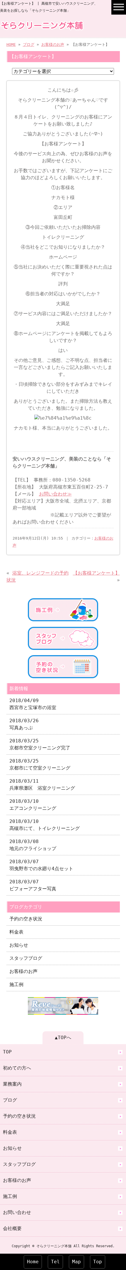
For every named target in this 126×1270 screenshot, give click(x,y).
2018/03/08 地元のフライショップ (32, 845)
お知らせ (18, 945)
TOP (7, 1052)
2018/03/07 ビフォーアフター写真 (32, 885)
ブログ (28, 44)
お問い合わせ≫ (55, 494)
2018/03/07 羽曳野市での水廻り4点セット (41, 865)
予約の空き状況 (25, 919)
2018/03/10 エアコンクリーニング (32, 804)
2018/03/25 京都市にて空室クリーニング (39, 764)
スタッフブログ (25, 958)
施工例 (16, 984)
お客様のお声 (52, 44)
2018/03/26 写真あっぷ (24, 724)
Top (97, 1261)
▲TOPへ (63, 1037)
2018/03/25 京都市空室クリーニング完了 (39, 744)
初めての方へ (17, 1068)
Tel (55, 1261)
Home (33, 1261)
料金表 (16, 932)
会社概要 (12, 1228)
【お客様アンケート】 (96, 573)
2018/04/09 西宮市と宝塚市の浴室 (32, 704)
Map (76, 1261)
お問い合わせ (17, 1212)
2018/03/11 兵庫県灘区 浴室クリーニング (42, 784)
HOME (11, 44)
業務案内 (12, 1084)
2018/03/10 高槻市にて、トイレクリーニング (44, 825)
